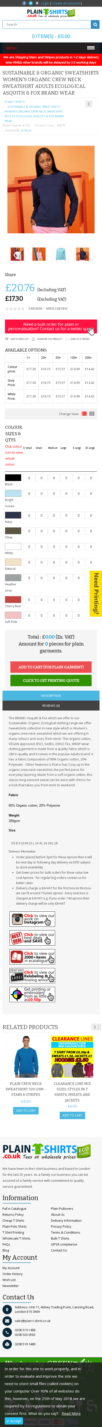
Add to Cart (26, 1110)
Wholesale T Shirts (16, 1238)
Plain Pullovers (62, 1208)
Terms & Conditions (65, 1232)
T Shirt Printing (13, 1232)
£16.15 (46, 369)
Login (45, 3)
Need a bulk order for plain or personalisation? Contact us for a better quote (51, 326)
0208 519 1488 (25, 1330)
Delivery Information (66, 1220)
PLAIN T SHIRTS (14, 102)
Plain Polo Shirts (14, 1226)
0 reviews (35, 308)
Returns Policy (13, 1214)
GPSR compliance (64, 1244)
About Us (58, 1214)
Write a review (56, 308)
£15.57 (60, 369)
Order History (12, 1274)
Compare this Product (49, 339)
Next (94, 1027)
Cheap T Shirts (13, 1220)
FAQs (6, 1244)
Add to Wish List (19, 339)
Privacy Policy (61, 1226)
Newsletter (10, 1286)
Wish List (9, 1280)
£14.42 (89, 369)
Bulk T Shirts (60, 1238)
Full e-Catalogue (14, 1208)
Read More (71, 1413)
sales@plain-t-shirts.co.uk (33, 1321)
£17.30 (31, 369)
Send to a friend (80, 339)
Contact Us (59, 1250)
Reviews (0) (51, 705)
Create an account (66, 3)
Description (51, 695)
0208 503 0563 (25, 1335)
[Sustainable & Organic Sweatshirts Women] (82, 254)
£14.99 (75, 369)
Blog (5, 1250)
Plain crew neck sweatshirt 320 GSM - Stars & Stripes (26, 1089)
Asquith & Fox (21, 125)
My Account (11, 1268)
